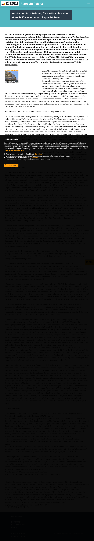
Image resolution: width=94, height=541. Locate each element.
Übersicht (38, 154)
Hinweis (34, 158)
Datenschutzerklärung (14, 150)
